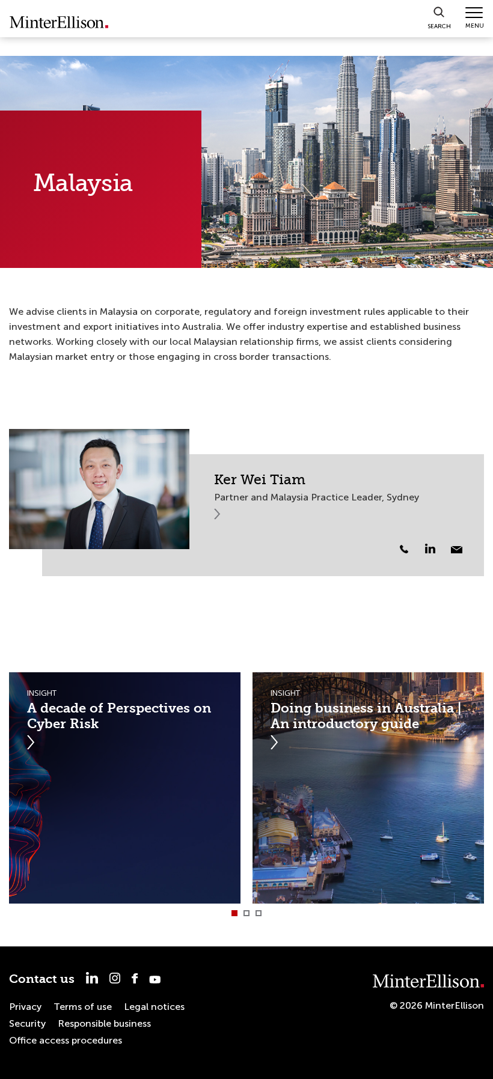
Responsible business (104, 1023)
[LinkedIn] (437, 548)
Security (27, 1023)
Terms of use (83, 1006)
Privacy (25, 1006)
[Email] (456, 549)
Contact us (42, 979)
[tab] (234, 913)
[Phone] (404, 549)
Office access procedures (65, 1040)
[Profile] (99, 489)
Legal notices (154, 1006)
